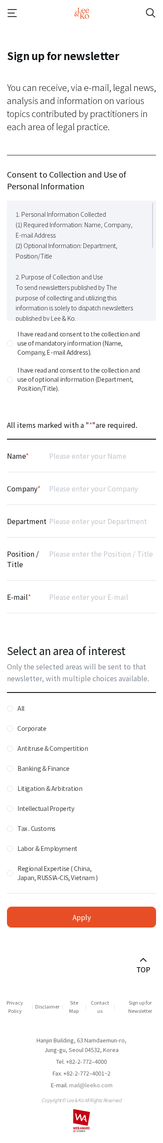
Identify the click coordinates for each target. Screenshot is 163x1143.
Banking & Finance (43, 768)
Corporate (31, 728)
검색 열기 (143, 13)
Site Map (74, 1006)
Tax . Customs (36, 828)
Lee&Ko (82, 13)
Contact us (100, 1006)
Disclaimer (47, 1006)
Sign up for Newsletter (140, 1006)
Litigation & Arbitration (49, 788)
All (20, 708)
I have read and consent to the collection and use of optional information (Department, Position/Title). (78, 379)
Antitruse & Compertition (52, 748)
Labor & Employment (47, 848)
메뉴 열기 (20, 13)
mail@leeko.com (91, 1085)
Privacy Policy (15, 1006)
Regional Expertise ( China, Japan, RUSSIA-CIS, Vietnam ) (57, 873)
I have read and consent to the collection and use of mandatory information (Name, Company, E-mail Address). (78, 342)
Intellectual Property (45, 808)
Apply (82, 917)
